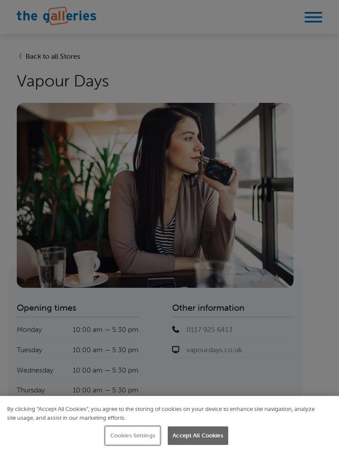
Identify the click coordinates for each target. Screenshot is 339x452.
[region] (169, 424)
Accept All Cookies (198, 435)
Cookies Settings (132, 435)
